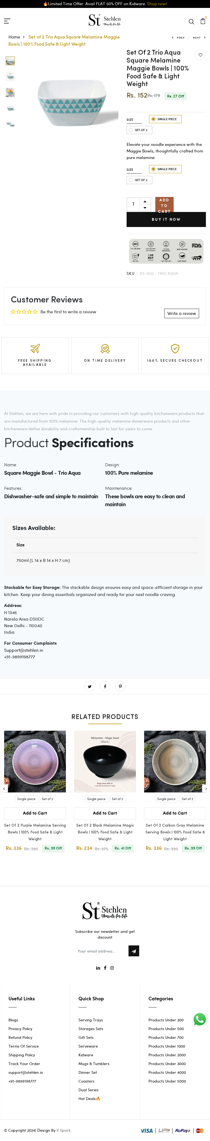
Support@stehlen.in (23, 650)
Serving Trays (90, 1019)
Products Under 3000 (167, 1063)
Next (197, 37)
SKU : (132, 273)
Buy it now (166, 219)
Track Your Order (24, 1063)
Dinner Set (87, 1072)
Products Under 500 (166, 1028)
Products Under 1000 (166, 1046)
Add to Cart (164, 204)
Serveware (88, 1046)
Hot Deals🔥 (89, 1098)
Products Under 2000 (167, 1054)
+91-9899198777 (19, 656)
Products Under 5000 (167, 1081)
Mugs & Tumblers (93, 1063)
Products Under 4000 (167, 1072)
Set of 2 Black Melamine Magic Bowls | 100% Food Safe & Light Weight (105, 832)
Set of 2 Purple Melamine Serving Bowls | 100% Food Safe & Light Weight (35, 832)
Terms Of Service (23, 1046)
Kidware (85, 1054)
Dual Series (88, 1089)
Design (43, 1130)
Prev (181, 37)
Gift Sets (86, 1037)
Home (14, 37)
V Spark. (64, 1130)
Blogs (13, 1019)
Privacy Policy (20, 1028)
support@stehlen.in (25, 1072)
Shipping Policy (21, 1054)
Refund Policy (20, 1037)
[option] (10, 61)
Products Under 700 (165, 1037)
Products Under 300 (165, 1019)
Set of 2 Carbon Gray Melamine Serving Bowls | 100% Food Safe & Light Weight (175, 832)
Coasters (86, 1081)
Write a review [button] (181, 313)
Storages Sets (90, 1028)
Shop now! (157, 3)
